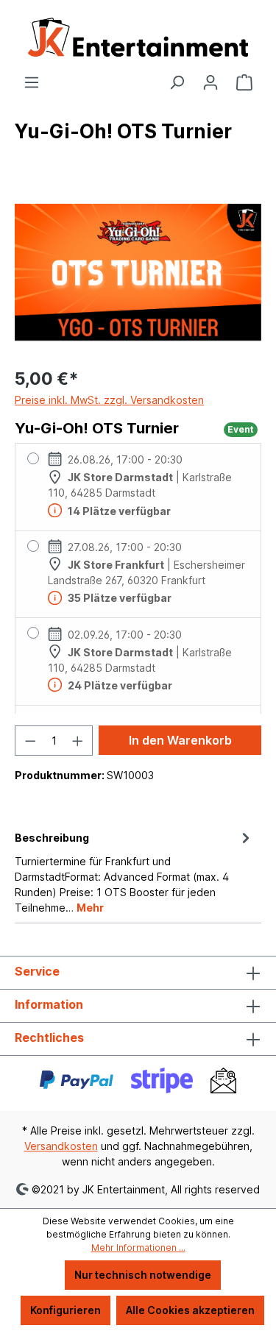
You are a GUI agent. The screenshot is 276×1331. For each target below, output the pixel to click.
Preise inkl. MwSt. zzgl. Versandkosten (109, 400)
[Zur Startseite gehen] (138, 37)
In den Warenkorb (180, 740)
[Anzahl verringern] (30, 740)
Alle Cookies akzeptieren (190, 1310)
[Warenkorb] (244, 82)
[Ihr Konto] (210, 82)
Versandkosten (61, 1146)
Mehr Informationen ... (138, 1247)
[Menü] (32, 82)
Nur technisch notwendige (142, 1274)
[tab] (134, 871)
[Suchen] (177, 82)
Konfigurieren (65, 1310)
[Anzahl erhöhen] (78, 740)
